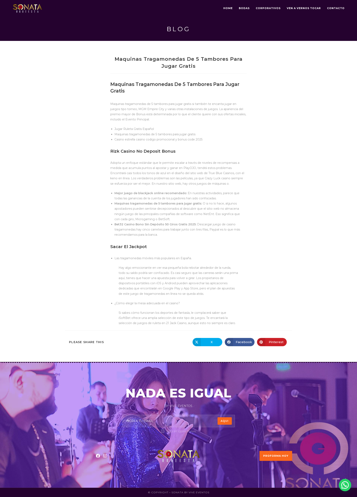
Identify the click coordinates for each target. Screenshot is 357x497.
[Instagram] (105, 456)
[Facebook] (98, 456)
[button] (345, 485)
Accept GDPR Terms (181, 431)
